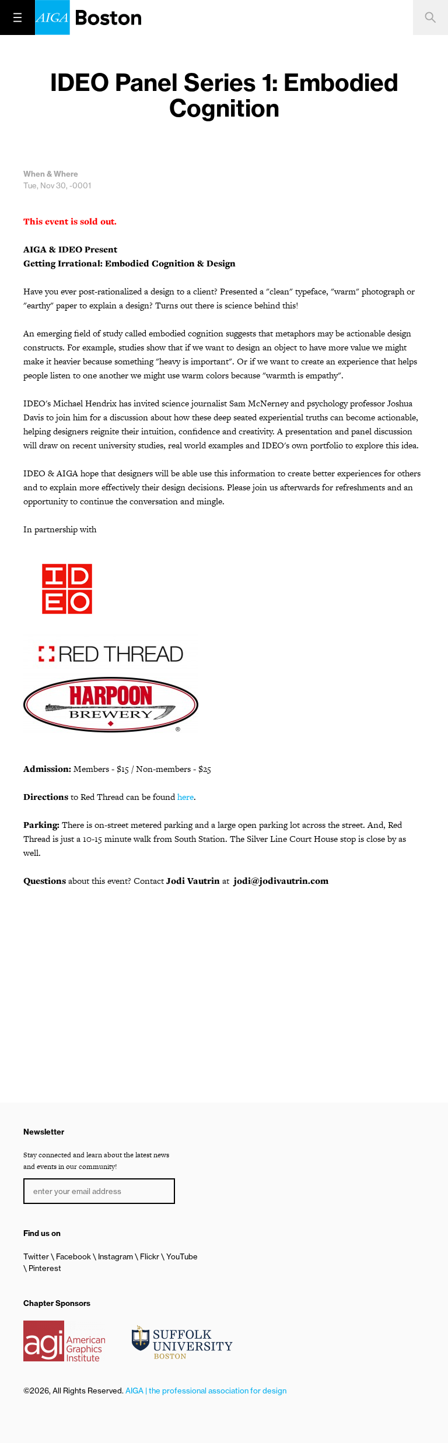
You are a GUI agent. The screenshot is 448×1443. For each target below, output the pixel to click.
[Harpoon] (224, 705)
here (185, 797)
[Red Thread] (224, 654)
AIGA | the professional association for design (205, 1390)
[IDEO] (224, 590)
